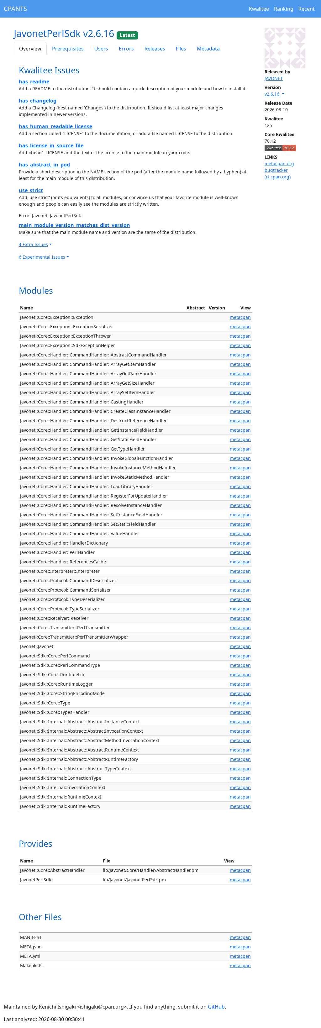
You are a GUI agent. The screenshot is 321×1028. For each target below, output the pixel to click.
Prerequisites (68, 48)
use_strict (31, 190)
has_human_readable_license (55, 126)
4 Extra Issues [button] (33, 244)
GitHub (216, 1006)
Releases (155, 48)
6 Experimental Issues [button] (42, 257)
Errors (126, 48)
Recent (306, 8)
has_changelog (37, 100)
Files (181, 48)
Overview (30, 48)
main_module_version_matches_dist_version (74, 225)
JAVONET (274, 78)
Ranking (283, 8)
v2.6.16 (273, 94)
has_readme (34, 81)
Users (101, 48)
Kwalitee (259, 8)
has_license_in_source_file (51, 145)
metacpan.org (279, 163)
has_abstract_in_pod (44, 164)
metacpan (240, 317)
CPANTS (15, 8)
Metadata (208, 48)
